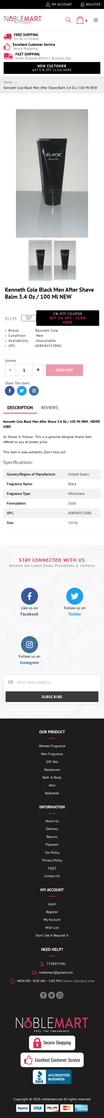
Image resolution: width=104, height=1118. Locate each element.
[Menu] (96, 20)
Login (52, 904)
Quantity (10, 361)
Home (8, 82)
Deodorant (52, 769)
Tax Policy (52, 852)
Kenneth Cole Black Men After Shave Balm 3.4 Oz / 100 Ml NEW (50, 88)
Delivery (52, 829)
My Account (62, 4)
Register (93, 4)
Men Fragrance (52, 754)
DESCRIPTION (20, 407)
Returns (52, 837)
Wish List (52, 927)
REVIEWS (49, 407)
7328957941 (56, 964)
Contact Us (52, 876)
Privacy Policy (52, 860)
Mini (52, 785)
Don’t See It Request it (52, 935)
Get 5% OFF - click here (68, 318)
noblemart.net (52, 1099)
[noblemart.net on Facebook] (44, 995)
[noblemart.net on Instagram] (60, 995)
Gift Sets (52, 761)
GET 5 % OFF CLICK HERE (52, 68)
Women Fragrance (52, 746)
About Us (52, 821)
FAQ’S (52, 868)
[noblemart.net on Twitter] (52, 995)
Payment (52, 844)
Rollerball (52, 793)
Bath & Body (52, 777)
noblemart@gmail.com (56, 972)
